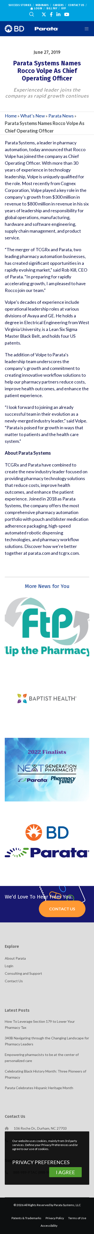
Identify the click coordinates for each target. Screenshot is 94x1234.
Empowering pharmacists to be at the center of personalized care (42, 1057)
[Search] (32, 14)
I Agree (65, 1172)
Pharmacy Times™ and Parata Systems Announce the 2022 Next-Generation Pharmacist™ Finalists (47, 767)
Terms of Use (77, 1218)
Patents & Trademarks (26, 1218)
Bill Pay (52, 8)
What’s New (32, 115)
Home (11, 115)
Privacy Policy (55, 1218)
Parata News (61, 115)
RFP (63, 8)
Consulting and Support (23, 973)
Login (38, 8)
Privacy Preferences (41, 1162)
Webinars (42, 5)
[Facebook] (51, 14)
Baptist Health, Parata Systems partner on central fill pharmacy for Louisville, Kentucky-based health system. (47, 696)
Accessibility (49, 1225)
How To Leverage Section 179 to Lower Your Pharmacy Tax (40, 1024)
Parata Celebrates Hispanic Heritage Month (39, 1088)
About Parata (15, 958)
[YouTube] (66, 14)
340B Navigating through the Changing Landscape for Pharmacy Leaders (47, 1041)
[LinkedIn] (58, 14)
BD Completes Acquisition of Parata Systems (47, 839)
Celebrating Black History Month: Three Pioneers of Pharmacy (45, 1074)
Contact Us (76, 5)
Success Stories (20, 5)
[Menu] (84, 28)
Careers (58, 5)
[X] (44, 14)
